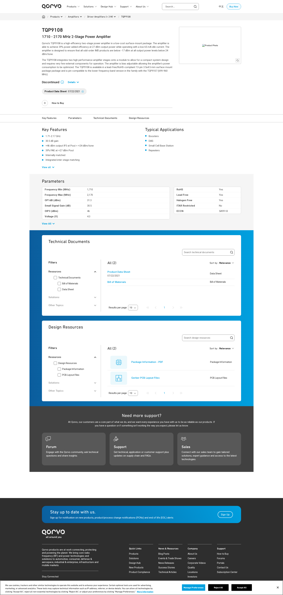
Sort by (220, 262)
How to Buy (58, 103)
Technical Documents (105, 118)
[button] (63, 82)
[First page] (148, 308)
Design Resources (139, 118)
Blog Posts (163, 553)
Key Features (49, 118)
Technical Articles (167, 572)
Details (71, 82)
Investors (192, 576)
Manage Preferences (194, 587)
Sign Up (225, 514)
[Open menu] (61, 16)
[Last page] (181, 308)
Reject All (218, 587)
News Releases (166, 563)
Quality (191, 567)
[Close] (277, 587)
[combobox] (180, 6)
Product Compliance (139, 572)
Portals (220, 563)
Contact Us (222, 567)
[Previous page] (156, 308)
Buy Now (233, 6)
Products (55, 16)
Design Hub (135, 563)
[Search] (231, 252)
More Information (145, 591)
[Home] (43, 16)
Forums (221, 558)
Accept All (241, 587)
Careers (192, 558)
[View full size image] (238, 60)
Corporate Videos (197, 563)
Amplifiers (73, 16)
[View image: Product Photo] (210, 45)
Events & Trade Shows (169, 558)
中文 (221, 6)
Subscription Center (227, 572)
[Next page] (173, 308)
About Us (192, 553)
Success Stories (166, 567)
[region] (141, 587)
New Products (136, 567)
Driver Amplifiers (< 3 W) (100, 16)
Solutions (134, 558)
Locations (193, 572)
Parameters (74, 118)
